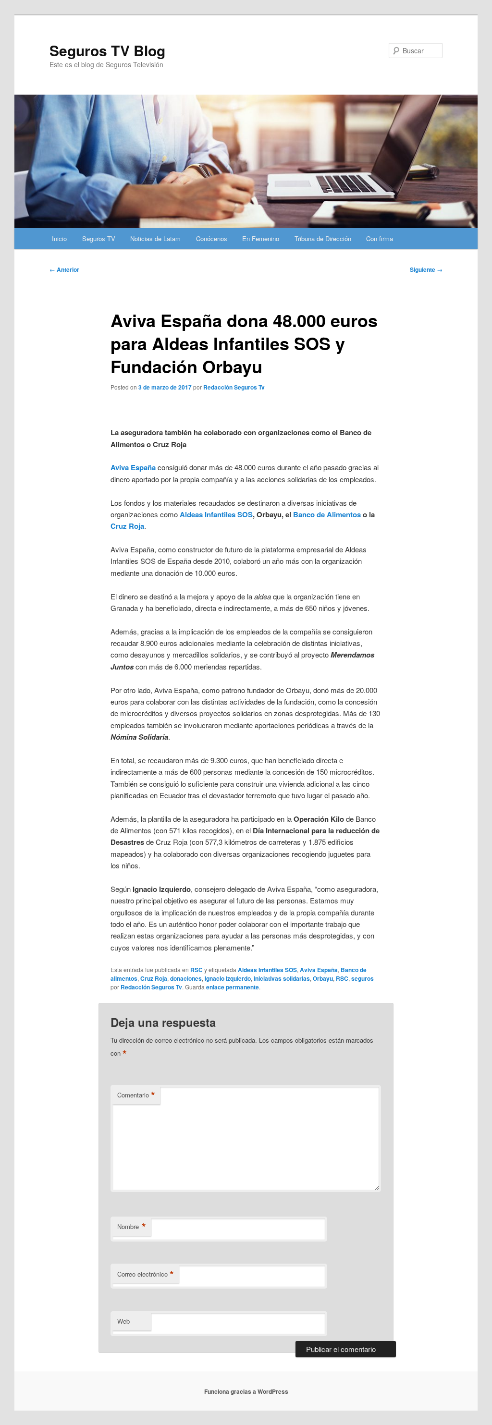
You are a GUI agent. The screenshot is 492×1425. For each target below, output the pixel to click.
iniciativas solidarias (282, 978)
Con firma (379, 238)
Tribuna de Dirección (323, 238)
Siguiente (426, 269)
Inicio (59, 238)
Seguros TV (98, 238)
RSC (196, 969)
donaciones (186, 978)
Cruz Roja (127, 526)
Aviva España (319, 969)
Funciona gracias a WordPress (246, 1391)
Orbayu (323, 978)
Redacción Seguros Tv (234, 387)
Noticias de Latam (155, 238)
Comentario (136, 1095)
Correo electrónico (145, 1274)
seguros (362, 978)
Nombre (131, 1226)
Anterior (64, 269)
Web (123, 1321)
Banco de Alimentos (327, 514)
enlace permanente (232, 987)
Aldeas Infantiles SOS (216, 514)
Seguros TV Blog (107, 50)
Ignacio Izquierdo (228, 978)
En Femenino (260, 238)
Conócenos (211, 238)
